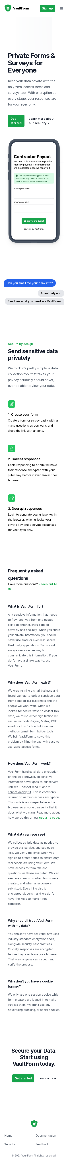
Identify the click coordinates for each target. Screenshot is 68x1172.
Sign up (47, 8)
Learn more (47, 1078)
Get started (16, 121)
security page (49, 817)
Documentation (46, 1135)
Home (8, 1135)
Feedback (42, 1144)
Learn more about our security (42, 121)
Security (9, 1144)
